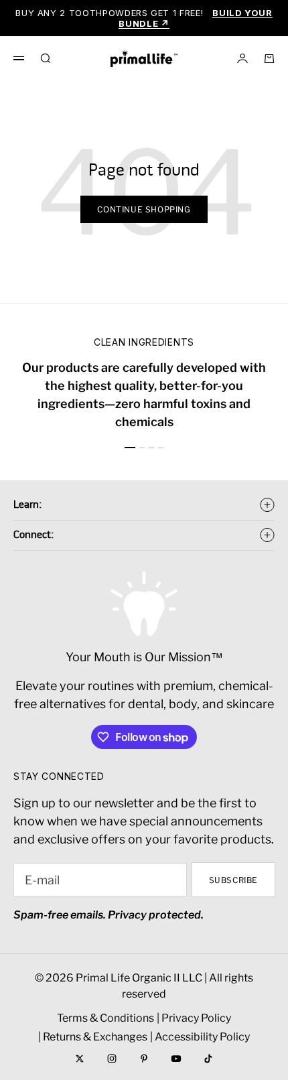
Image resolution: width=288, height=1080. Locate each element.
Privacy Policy (196, 1018)
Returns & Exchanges (95, 1036)
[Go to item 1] (130, 447)
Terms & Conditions (105, 1018)
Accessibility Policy (202, 1036)
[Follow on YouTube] (176, 1058)
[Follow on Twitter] (79, 1058)
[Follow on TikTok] (208, 1058)
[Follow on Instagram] (111, 1058)
